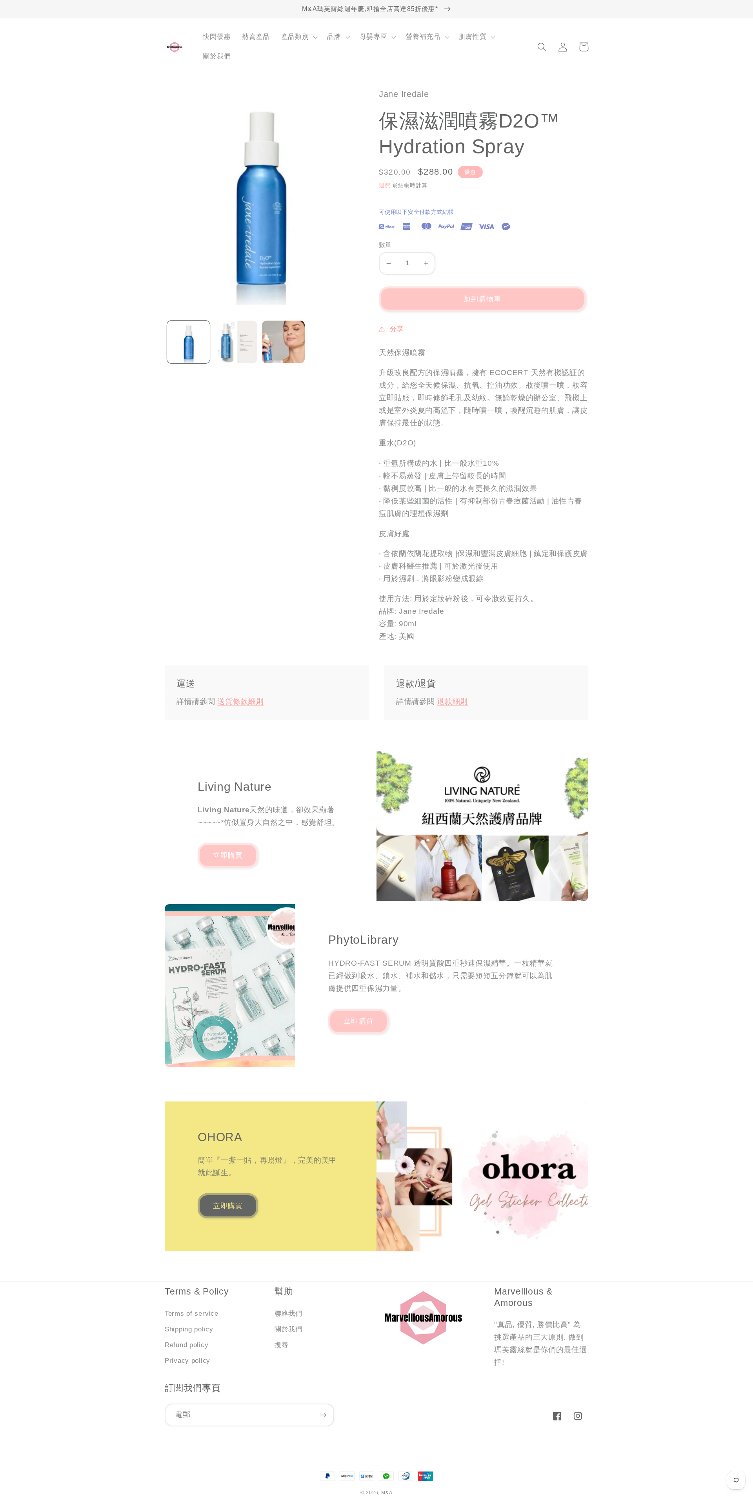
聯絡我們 (288, 1313)
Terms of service (191, 1313)
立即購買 (228, 855)
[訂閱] (323, 1415)
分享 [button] (397, 329)
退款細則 (452, 701)
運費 (385, 185)
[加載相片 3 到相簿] (283, 342)
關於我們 (288, 1329)
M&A (387, 1492)
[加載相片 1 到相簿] (188, 342)
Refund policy (186, 1345)
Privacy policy (187, 1360)
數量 (385, 244)
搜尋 (281, 1345)
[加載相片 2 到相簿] (236, 342)
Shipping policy (189, 1329)
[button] (298, 37)
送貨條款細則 (240, 701)
